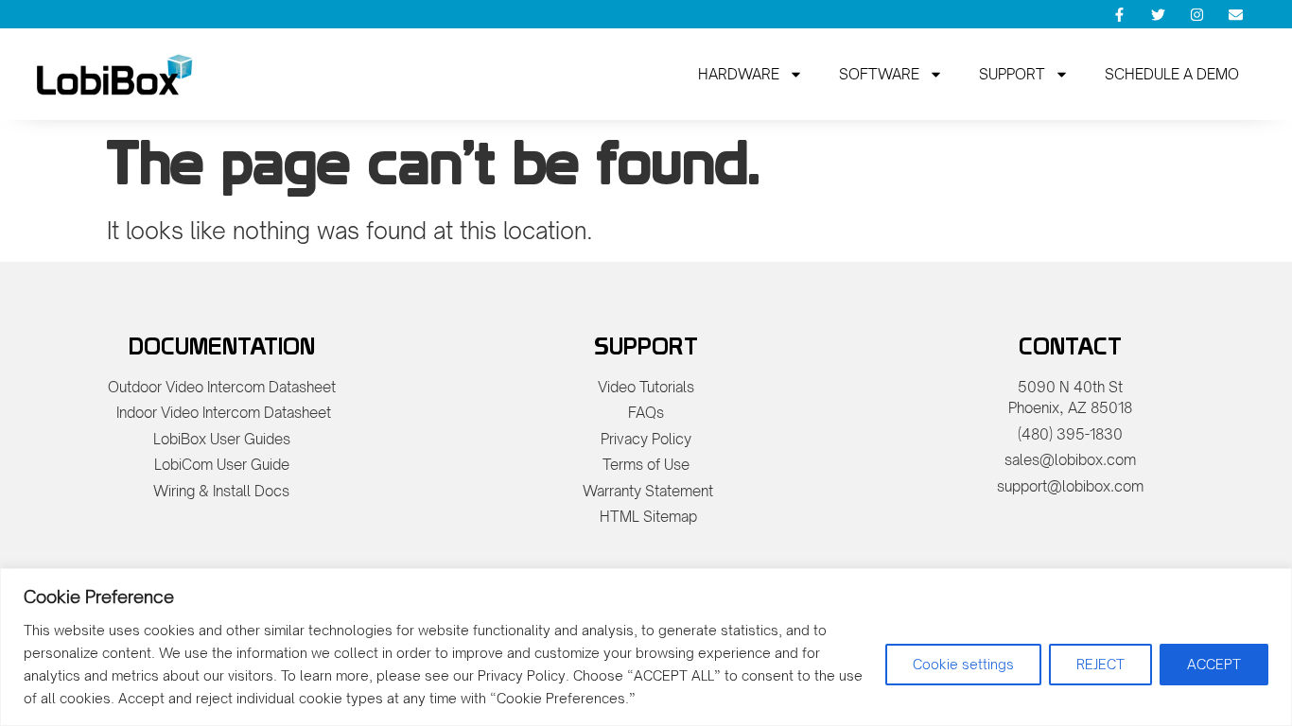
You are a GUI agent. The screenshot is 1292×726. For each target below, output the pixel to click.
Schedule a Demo (1172, 74)
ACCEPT (1214, 664)
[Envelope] (1236, 14)
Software (879, 74)
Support (1012, 74)
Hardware (738, 74)
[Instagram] (1197, 14)
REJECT (1100, 664)
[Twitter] (1158, 14)
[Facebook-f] (1120, 14)
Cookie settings (963, 664)
